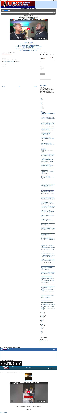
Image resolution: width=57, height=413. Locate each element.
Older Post (35, 86)
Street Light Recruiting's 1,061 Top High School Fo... (48, 117)
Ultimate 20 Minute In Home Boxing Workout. (47, 161)
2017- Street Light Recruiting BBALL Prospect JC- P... (48, 233)
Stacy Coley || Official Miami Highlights (46, 186)
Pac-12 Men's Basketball (44, 170)
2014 (41, 328)
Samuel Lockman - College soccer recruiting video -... (48, 211)
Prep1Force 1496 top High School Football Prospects (48, 118)
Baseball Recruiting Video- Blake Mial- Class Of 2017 (48, 215)
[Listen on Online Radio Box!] (55, 349)
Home (19, 86)
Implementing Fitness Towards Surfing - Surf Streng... (48, 199)
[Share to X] (17, 61)
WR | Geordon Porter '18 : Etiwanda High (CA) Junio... (48, 272)
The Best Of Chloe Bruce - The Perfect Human (47, 130)
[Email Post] (14, 61)
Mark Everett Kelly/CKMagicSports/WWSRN (45, 340)
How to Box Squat (43, 149)
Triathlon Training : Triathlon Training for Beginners (47, 138)
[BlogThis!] (16, 61)
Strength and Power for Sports (45, 298)
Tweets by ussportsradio (43, 85)
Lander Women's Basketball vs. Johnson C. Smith (47, 123)
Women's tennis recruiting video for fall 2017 (47, 185)
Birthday (41, 66)
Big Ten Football (43, 114)
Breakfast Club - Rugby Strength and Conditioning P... (48, 203)
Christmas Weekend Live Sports (45, 225)
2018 (41, 108)
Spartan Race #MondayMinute (45, 269)
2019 (41, 107)
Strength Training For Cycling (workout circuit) (47, 156)
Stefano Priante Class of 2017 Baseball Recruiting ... (48, 154)
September (42, 315)
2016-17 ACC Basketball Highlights (45, 176)
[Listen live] (2, 349)
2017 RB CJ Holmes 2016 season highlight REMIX (47, 249)
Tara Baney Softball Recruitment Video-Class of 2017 (48, 165)
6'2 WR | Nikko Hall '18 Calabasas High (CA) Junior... (48, 255)
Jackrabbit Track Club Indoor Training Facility (47, 220)
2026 (41, 98)
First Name (41, 61)
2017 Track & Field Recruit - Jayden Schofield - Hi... (48, 155)
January (42, 325)
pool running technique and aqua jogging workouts (47, 207)
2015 (41, 327)
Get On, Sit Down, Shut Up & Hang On (46, 166)
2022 (41, 103)
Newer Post (3, 86)
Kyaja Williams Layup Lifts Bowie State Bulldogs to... (48, 113)
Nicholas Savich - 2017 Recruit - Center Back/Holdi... (48, 144)
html (41, 70)
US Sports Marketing (5, 412)
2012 (41, 331)
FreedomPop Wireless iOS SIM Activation (46, 256)
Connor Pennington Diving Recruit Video (46, 143)
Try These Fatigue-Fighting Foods (45, 133)
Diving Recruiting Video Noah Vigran (45, 210)
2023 (41, 102)
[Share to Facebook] (18, 61)
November (42, 312)
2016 (41, 111)
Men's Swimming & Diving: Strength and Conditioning (48, 228)
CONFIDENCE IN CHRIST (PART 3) (45, 219)
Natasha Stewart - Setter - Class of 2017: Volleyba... (48, 198)
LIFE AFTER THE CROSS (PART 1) (45, 297)
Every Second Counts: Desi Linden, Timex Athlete (47, 190)
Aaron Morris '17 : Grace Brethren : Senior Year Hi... (48, 266)
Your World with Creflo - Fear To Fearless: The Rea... (48, 206)
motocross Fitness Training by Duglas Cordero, (47, 212)
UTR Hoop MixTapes (43, 235)
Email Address (42, 58)
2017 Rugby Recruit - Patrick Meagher (8, 52)
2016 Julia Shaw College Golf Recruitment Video (47, 197)
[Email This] (15, 61)
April (42, 321)
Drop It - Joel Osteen (43, 224)
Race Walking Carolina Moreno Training (46, 137)
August (42, 316)
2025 (41, 99)
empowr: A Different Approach (45, 282)
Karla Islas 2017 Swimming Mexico (45, 164)
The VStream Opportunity (44, 216)
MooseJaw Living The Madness (45, 234)
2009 (41, 335)
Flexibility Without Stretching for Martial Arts (46, 202)
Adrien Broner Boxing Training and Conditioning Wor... (48, 223)
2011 (41, 332)
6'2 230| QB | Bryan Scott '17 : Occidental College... (47, 259)
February (42, 324)
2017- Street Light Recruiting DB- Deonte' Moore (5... (48, 238)
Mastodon (1, 412)
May (42, 320)
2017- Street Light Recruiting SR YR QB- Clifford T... (48, 273)
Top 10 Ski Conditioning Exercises (45, 134)
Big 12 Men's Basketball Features (45, 173)
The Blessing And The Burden (45, 129)
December (42, 112)
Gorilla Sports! (33, 18)
